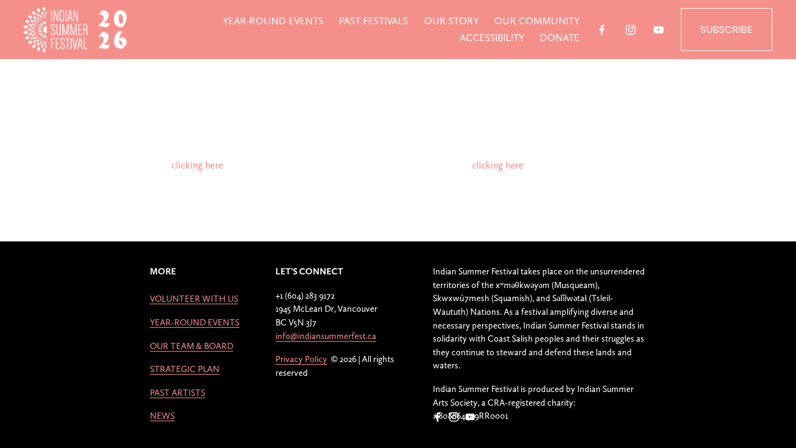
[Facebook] (602, 30)
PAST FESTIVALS (373, 21)
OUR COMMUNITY (537, 21)
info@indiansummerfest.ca (325, 335)
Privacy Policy (301, 358)
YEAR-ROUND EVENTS (273, 21)
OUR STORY (451, 21)
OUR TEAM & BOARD (191, 345)
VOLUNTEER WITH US (194, 298)
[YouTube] (658, 30)
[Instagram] (630, 30)
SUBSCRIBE (726, 29)
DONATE (560, 38)
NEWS (162, 415)
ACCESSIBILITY (492, 38)
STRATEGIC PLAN (185, 368)
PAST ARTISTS (177, 392)
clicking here (197, 165)
